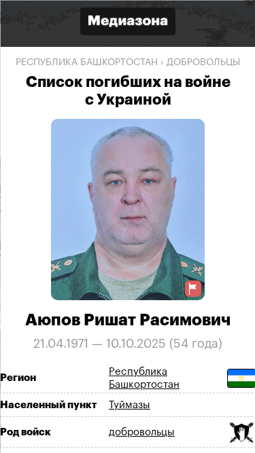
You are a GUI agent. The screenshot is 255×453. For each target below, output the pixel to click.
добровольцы (203, 62)
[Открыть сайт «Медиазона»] (127, 23)
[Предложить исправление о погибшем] (192, 288)
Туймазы (129, 404)
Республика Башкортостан (87, 62)
